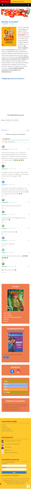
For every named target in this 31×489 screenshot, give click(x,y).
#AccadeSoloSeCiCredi (15, 331)
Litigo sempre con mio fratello (11, 452)
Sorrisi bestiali (8, 447)
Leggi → (6, 357)
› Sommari (5, 321)
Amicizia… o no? (8, 450)
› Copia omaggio (7, 315)
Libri (5, 386)
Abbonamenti (5, 1)
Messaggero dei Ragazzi (13, 481)
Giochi (6, 389)
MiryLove (5, 169)
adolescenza (9, 120)
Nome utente (4, 463)
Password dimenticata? (7, 475)
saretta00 (5, 202)
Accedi (27, 130)
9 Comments (12, 24)
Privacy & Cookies (24, 481)
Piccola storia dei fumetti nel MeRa (12, 444)
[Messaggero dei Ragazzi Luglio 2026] (15, 311)
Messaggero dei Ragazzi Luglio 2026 (13, 440)
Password (4, 467)
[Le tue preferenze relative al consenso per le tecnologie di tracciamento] (28, 486)
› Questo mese (7, 313)
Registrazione (16, 475)
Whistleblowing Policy (10, 482)
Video (6, 381)
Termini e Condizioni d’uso (7, 430)
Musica (6, 384)
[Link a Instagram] (18, 373)
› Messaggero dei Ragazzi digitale (12, 317)
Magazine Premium (11, 483)
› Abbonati (6, 319)
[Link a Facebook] (12, 373)
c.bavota (22, 483)
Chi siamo (4, 424)
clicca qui (20, 115)
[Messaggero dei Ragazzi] (15, 13)
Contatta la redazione (6, 428)
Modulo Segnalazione (21, 482)
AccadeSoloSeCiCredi (18, 1)
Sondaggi (7, 392)
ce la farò (16, 120)
